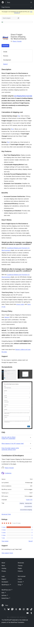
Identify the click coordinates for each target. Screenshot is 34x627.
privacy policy (20, 304)
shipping (22, 503)
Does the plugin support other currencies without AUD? (10, 448)
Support (5, 64)
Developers (5, 582)
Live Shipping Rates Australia (23, 96)
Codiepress (8, 473)
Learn (3, 576)
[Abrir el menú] (31, 2)
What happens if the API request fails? (13, 443)
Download (5, 45)
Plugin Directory (6, 7)
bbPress (5, 595)
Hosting (4, 568)
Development (7, 60)
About (3, 563)
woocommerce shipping (26, 509)
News (3, 565)
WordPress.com (7, 590)
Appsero (7, 317)
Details (5, 52)
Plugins (20, 568)
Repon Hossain (17, 41)
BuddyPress (6, 598)
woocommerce (28, 506)
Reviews (5, 56)
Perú (6, 605)
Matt (4, 592)
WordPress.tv (6, 584)
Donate (21, 582)
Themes (20, 565)
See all (30, 541)
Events (20, 579)
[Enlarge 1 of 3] (14, 372)
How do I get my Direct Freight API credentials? (8, 437)
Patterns (20, 571)
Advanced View (6, 514)
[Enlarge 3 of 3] (30, 383)
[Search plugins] (18, 18)
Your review (5, 541)
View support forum (7, 553)
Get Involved (21, 576)
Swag (20, 584)
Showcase (21, 563)
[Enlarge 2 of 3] (30, 372)
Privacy (4, 571)
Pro (19, 116)
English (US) (29, 499)
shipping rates (28, 503)
